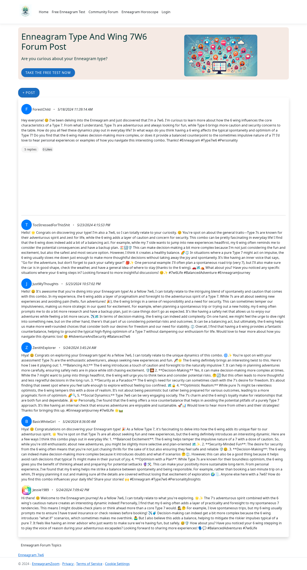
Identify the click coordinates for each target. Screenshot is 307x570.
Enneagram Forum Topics (41, 545)
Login (166, 12)
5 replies (30, 149)
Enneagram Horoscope (140, 12)
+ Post (29, 92)
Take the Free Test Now (48, 72)
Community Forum (103, 12)
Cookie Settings (117, 563)
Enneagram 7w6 (31, 555)
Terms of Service (89, 563)
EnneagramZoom (46, 563)
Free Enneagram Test (68, 12)
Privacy (68, 563)
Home (43, 12)
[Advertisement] (146, 182)
